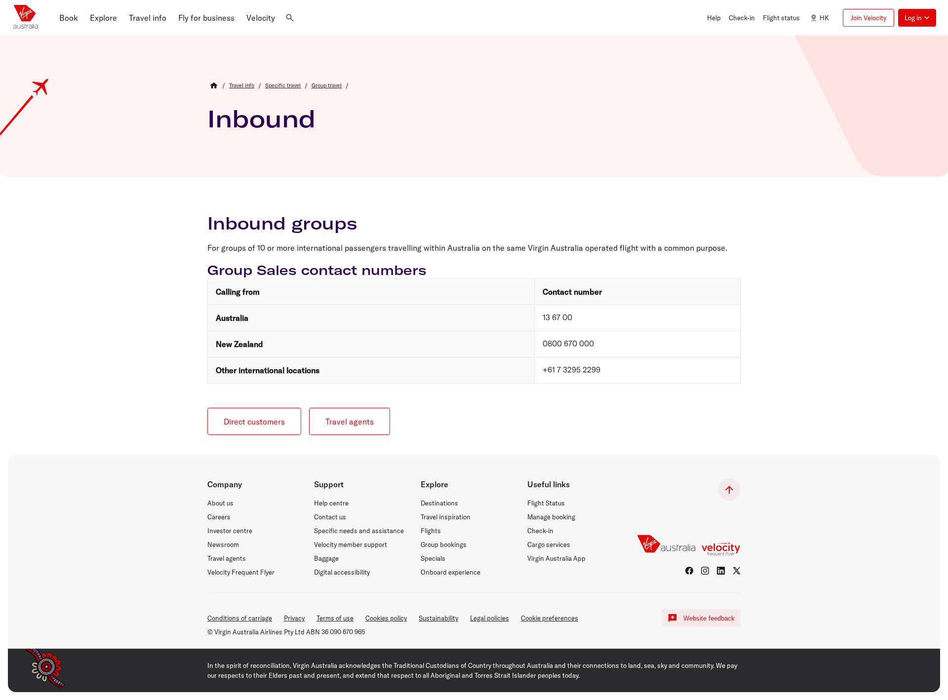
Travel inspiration (446, 517)
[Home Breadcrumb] (213, 85)
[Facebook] (689, 571)
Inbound (261, 118)
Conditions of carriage (239, 618)
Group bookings (444, 544)
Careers (219, 517)
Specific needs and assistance (359, 531)
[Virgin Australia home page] (26, 17)
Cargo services (548, 544)
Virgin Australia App (556, 558)
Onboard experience (450, 572)
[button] (68, 18)
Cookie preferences (549, 618)
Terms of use (335, 618)
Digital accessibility (342, 572)
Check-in (540, 531)
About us (220, 503)
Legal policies (489, 618)
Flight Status (546, 503)
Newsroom (223, 544)
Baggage (326, 558)
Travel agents (226, 558)
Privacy (294, 618)
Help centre (331, 503)
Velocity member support (350, 544)
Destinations (439, 503)
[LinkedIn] (721, 571)
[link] (241, 85)
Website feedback (709, 618)
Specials (433, 558)
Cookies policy (386, 618)
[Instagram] (705, 571)
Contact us (330, 517)
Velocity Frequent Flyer (241, 572)
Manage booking (551, 517)
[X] (737, 571)
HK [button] (824, 18)
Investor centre (229, 531)
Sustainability (438, 618)
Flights (431, 531)
